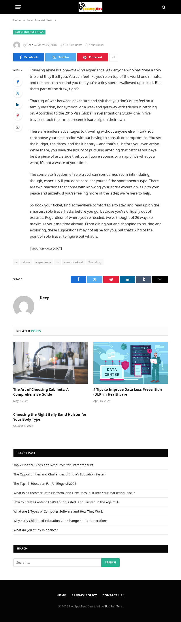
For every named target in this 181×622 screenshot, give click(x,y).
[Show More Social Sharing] (113, 57)
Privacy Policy (84, 595)
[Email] (17, 126)
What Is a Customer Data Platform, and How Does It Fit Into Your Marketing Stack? (74, 493)
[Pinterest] (17, 115)
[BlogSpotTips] (91, 7)
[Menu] (18, 7)
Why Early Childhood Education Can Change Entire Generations (60, 521)
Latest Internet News (29, 32)
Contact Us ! (113, 595)
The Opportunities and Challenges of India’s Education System (59, 474)
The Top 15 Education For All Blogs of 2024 (44, 483)
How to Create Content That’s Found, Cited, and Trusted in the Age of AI (66, 502)
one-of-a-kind (73, 262)
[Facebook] (17, 81)
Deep (29, 45)
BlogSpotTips (113, 606)
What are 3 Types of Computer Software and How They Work (58, 511)
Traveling (95, 262)
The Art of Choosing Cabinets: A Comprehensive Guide (41, 392)
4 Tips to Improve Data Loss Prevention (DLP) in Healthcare (127, 392)
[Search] (163, 7)
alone (26, 262)
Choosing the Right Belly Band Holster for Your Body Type (50, 417)
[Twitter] (17, 93)
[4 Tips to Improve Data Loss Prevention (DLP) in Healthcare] (130, 363)
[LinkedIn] (17, 104)
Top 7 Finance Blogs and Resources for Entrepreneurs (53, 465)
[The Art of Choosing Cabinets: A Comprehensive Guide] (50, 363)
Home (61, 595)
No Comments (73, 45)
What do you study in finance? (35, 530)
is (58, 262)
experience (43, 262)
